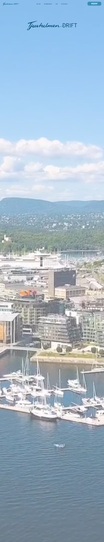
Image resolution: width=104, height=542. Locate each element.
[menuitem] (38, 4)
